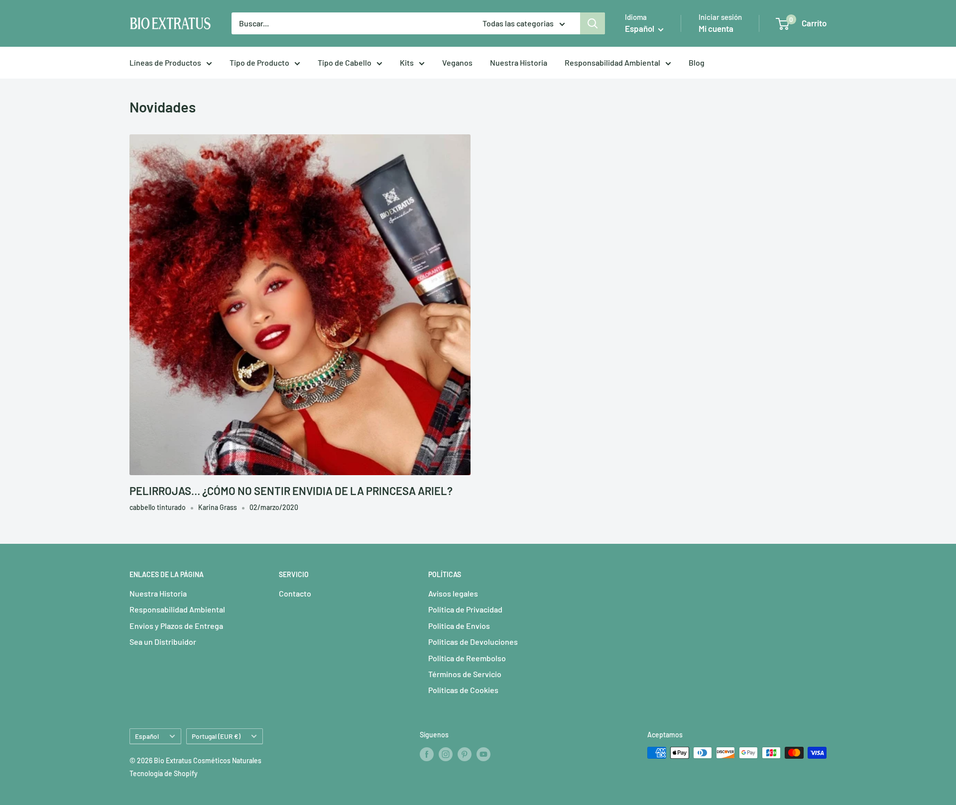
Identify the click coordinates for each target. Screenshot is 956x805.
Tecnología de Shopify (163, 773)
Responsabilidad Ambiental (612, 62)
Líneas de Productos (165, 62)
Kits (407, 62)
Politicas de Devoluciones (473, 641)
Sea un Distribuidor (162, 641)
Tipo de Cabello (344, 62)
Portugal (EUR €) (216, 736)
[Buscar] (592, 23)
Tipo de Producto (259, 62)
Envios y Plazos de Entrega (176, 625)
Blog (697, 62)
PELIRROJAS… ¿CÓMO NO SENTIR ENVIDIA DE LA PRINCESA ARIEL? (291, 490)
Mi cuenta (716, 28)
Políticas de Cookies (463, 690)
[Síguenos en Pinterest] (465, 754)
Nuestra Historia (518, 62)
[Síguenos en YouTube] (483, 754)
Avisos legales (453, 593)
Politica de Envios (459, 625)
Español (147, 736)
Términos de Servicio (464, 674)
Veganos (457, 62)
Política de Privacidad (465, 609)
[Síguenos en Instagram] (446, 754)
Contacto (295, 593)
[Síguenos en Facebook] (427, 754)
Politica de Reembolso (467, 658)
